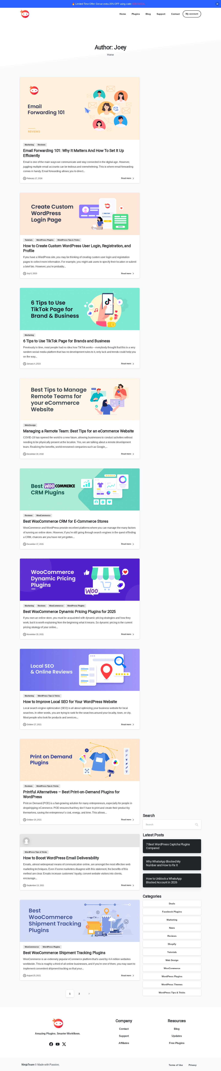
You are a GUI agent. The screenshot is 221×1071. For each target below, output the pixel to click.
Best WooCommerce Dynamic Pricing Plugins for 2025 (69, 611)
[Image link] (57, 1023)
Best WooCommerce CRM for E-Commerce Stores (65, 521)
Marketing (172, 919)
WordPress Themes (171, 984)
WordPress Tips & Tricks (172, 992)
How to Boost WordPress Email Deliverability (61, 858)
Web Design (172, 960)
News (172, 928)
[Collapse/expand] (217, 4)
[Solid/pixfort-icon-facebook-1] (51, 1044)
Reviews (172, 936)
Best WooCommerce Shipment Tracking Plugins (64, 952)
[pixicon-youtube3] (57, 1044)
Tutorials (172, 952)
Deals (172, 903)
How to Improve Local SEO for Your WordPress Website (70, 701)
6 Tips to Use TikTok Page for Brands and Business (66, 341)
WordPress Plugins (172, 976)
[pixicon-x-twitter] (64, 1044)
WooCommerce (172, 968)
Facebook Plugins (172, 911)
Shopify (172, 944)
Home (110, 54)
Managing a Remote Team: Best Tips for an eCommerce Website (78, 431)
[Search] (196, 824)
